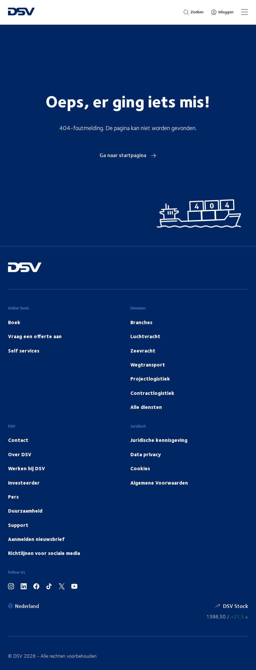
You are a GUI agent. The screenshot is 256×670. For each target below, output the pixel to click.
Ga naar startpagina (124, 155)
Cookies (140, 468)
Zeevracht (142, 351)
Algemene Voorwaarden (159, 483)
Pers (13, 497)
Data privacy (145, 454)
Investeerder (24, 483)
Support (18, 525)
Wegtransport (147, 365)
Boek (14, 322)
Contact (18, 440)
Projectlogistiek (150, 379)
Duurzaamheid (25, 511)
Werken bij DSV (26, 468)
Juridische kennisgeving (158, 440)
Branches (141, 322)
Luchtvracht (145, 336)
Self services (23, 351)
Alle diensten (146, 407)
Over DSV (19, 454)
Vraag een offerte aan (35, 336)
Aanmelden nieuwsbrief (36, 539)
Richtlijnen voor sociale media (44, 553)
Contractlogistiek (152, 393)
